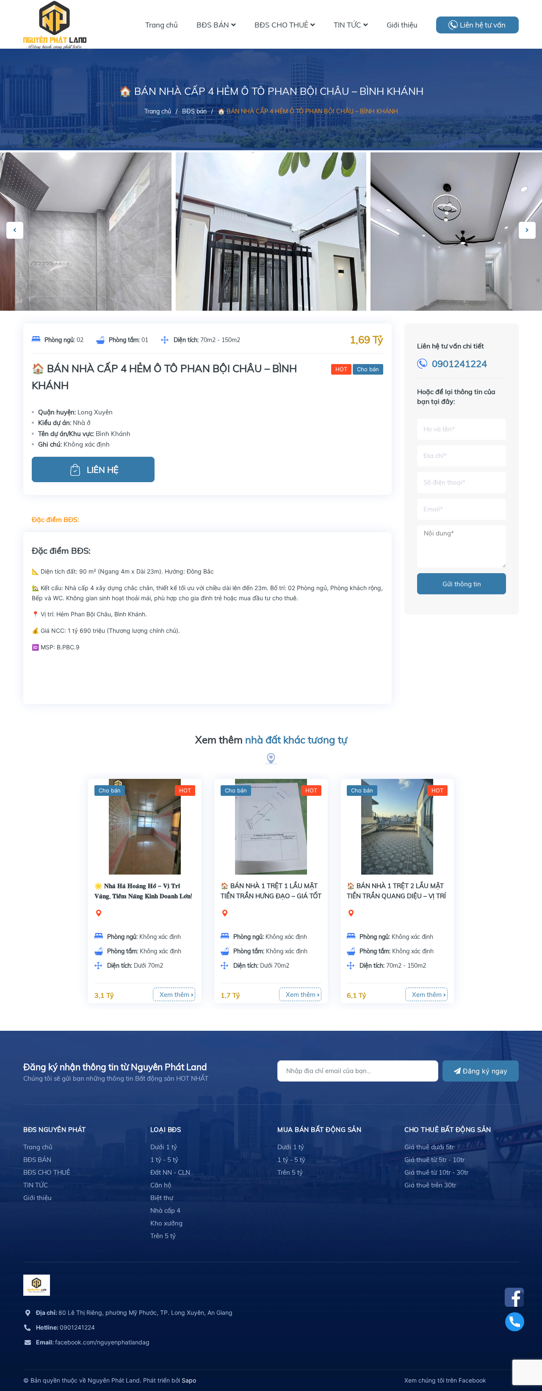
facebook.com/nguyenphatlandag (92, 1342)
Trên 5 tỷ (163, 1236)
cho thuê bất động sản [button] (447, 1130)
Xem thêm (271, 739)
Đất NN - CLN (170, 1172)
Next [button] (527, 230)
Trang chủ (38, 1147)
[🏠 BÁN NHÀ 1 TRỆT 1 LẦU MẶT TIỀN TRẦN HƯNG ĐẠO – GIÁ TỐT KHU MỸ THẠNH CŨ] (271, 827)
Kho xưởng (166, 1223)
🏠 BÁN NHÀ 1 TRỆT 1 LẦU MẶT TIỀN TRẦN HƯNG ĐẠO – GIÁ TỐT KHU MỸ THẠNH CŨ (271, 896)
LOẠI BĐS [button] (165, 1130)
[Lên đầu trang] (514, 1346)
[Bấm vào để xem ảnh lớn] (271, 279)
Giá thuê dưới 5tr (429, 1147)
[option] (271, 279)
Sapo (189, 1380)
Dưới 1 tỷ (163, 1147)
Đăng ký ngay (484, 1071)
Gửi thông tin (461, 584)
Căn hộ (160, 1185)
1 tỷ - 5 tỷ (164, 1160)
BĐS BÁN (37, 1160)
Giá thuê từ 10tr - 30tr (436, 1172)
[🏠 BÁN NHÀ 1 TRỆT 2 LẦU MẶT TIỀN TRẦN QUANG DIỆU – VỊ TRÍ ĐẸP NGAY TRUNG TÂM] (397, 827)
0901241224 (459, 364)
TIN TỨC (35, 1185)
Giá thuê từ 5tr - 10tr (434, 1160)
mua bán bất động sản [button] (319, 1130)
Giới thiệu (37, 1198)
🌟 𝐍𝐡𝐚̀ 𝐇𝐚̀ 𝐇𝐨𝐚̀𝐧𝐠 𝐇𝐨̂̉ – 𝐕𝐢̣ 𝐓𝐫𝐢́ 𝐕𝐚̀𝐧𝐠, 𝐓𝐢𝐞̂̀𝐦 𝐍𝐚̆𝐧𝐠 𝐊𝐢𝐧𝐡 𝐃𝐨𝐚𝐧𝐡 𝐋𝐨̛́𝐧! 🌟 (143, 896)
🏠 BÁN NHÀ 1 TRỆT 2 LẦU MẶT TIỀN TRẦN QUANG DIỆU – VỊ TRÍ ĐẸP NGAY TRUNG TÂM (396, 896)
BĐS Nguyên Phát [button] (54, 1130)
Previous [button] (14, 230)
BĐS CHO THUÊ (46, 1172)
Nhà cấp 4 (165, 1210)
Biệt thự (161, 1198)
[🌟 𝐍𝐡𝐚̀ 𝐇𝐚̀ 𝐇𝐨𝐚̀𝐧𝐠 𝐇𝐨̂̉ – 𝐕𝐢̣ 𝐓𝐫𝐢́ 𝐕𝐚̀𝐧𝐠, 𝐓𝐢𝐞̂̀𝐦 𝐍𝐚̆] (145, 827)
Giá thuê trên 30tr (430, 1185)
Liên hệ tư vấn (483, 24)
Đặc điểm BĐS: (55, 519)
